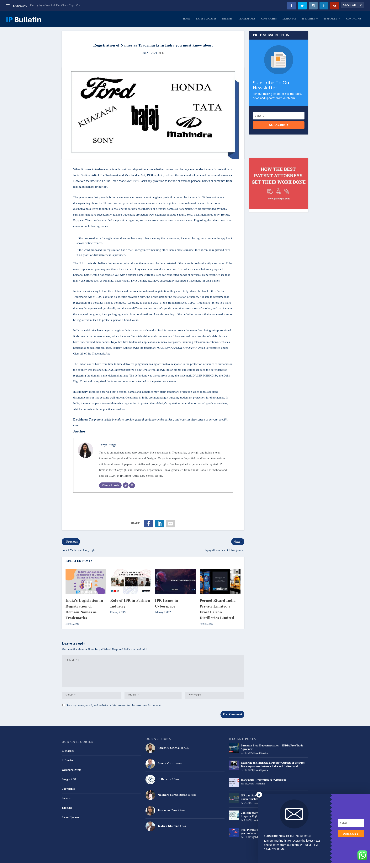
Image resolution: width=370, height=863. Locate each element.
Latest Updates (206, 18)
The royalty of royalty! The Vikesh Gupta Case (55, 5)
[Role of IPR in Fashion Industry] (130, 581)
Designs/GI (289, 18)
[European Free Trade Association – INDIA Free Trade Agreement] (234, 748)
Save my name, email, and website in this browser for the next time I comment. (113, 705)
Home (186, 18)
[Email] (132, 485)
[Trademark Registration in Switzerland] (234, 782)
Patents (227, 18)
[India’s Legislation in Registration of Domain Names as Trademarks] (86, 581)
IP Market (330, 18)
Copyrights (269, 18)
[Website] (126, 485)
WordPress (109, 858)
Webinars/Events (71, 769)
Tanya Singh (108, 445)
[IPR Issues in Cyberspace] (175, 581)
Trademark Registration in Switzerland (264, 779)
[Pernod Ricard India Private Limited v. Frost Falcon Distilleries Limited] (220, 581)
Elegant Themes (82, 858)
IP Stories (308, 18)
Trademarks (246, 18)
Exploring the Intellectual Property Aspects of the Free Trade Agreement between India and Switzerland (272, 764)
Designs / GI (69, 779)
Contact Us (353, 18)
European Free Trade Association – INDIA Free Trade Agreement (272, 747)
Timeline (67, 807)
